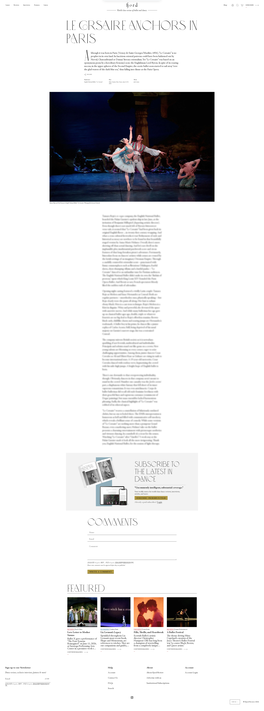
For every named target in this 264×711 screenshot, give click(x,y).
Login (159, 502)
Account (111, 673)
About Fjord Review (155, 673)
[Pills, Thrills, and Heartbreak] (149, 612)
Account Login (191, 673)
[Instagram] (132, 698)
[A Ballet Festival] (182, 612)
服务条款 (126, 563)
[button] (225, 5)
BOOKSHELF (105, 629)
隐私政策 (118, 563)
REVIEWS (70, 629)
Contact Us (112, 678)
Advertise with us (154, 678)
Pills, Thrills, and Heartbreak (149, 632)
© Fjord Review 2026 (251, 702)
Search (111, 688)
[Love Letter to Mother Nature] (82, 612)
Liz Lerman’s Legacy (111, 632)
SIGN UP (117, 35)
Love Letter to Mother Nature (78, 634)
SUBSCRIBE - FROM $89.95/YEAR (151, 498)
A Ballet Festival (175, 632)
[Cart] (242, 5)
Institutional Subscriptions (158, 683)
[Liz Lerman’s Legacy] (115, 612)
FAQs (110, 683)
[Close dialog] (158, 4)
